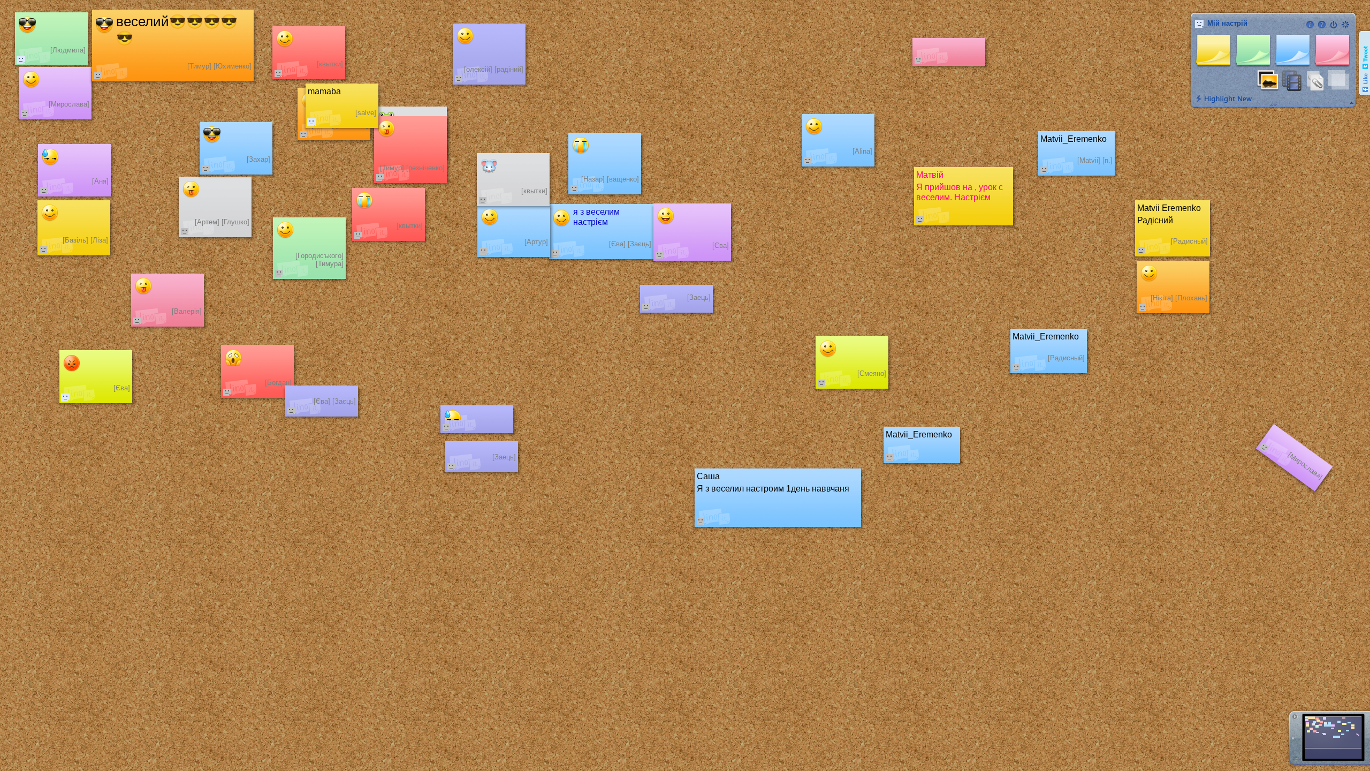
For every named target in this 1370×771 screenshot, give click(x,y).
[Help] (1322, 25)
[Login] (1333, 25)
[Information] (1310, 25)
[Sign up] (1345, 25)
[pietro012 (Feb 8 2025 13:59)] (311, 122)
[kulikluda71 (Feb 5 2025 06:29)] (65, 397)
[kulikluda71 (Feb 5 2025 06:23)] (21, 59)
